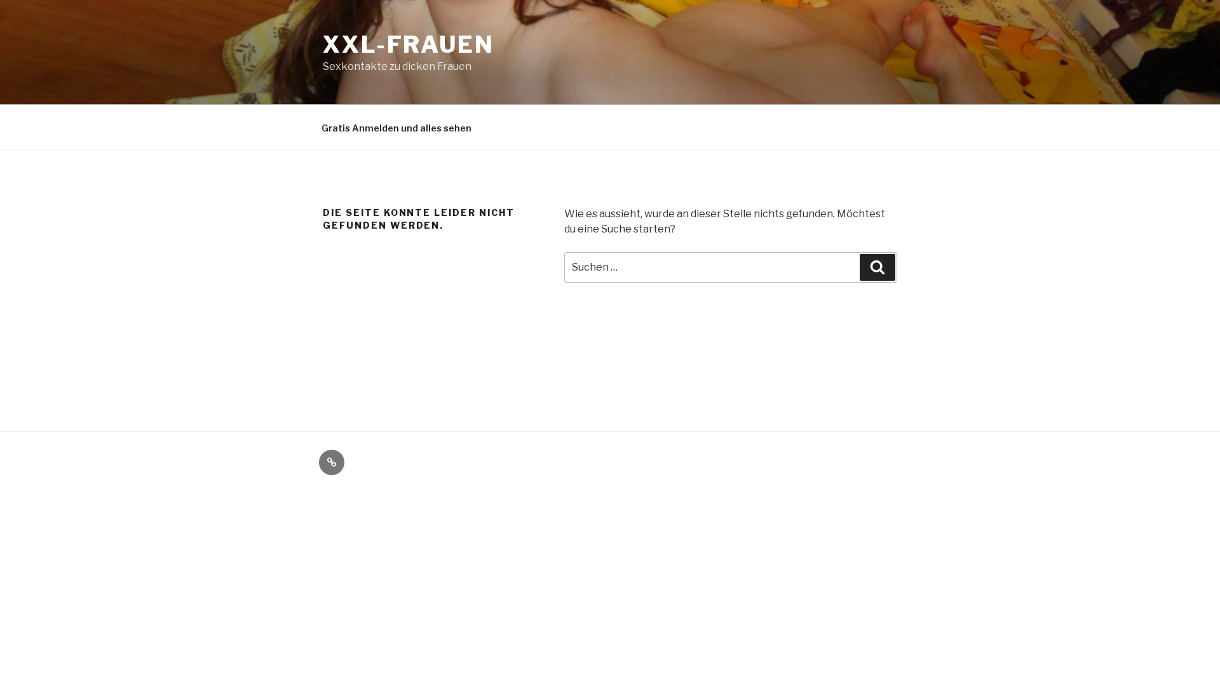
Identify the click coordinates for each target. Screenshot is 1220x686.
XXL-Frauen (408, 44)
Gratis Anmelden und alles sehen (396, 128)
